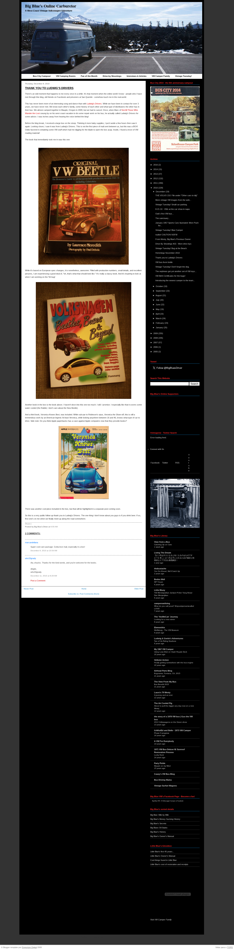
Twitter (165, 463)
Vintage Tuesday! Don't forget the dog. (172, 267)
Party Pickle (159, 763)
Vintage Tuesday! (183, 76)
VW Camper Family (161, 76)
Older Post (138, 589)
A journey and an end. (163, 695)
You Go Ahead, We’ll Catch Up (167, 571)
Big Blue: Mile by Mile (159, 815)
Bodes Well (159, 579)
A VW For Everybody (164, 741)
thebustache (160, 568)
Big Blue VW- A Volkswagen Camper (163, 801)
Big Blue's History (158, 832)
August (159, 295)
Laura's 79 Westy (162, 692)
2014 (155, 169)
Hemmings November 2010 (167, 253)
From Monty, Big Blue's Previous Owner (173, 239)
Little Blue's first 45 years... (162, 851)
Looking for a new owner (164, 619)
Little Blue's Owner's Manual (162, 856)
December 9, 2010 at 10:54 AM (44, 551)
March (159, 318)
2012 (155, 178)
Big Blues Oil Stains (158, 828)
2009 (155, 333)
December (161, 191)
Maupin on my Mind (162, 766)
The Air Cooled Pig (163, 703)
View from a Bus (162, 542)
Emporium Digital (29, 947)
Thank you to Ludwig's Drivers (49, 88)
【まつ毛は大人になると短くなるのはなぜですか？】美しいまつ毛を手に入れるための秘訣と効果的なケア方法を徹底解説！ (174, 557)
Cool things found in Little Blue (163, 860)
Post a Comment (38, 581)
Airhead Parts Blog (163, 671)
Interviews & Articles (136, 76)
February (160, 323)
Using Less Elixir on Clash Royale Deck (170, 652)
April (158, 314)
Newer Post (28, 589)
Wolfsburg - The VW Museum (166, 630)
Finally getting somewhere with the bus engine (173, 663)
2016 (155, 165)
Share (27, 524)
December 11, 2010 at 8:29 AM (44, 576)
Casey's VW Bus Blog (164, 774)
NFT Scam (158, 582)
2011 (155, 183)
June (158, 304)
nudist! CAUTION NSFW (166, 235)
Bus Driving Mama (163, 780)
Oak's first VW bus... (164, 214)
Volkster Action (161, 660)
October (160, 286)
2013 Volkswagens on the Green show (170, 722)
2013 (155, 174)
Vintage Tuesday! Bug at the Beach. (171, 248)
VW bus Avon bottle (164, 262)
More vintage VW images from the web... (173, 200)
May (158, 309)
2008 (155, 338)
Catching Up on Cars (163, 545)
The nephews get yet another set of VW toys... (176, 271)
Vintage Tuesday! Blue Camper (169, 230)
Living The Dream (162, 553)
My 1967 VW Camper (163, 649)
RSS (177, 463)
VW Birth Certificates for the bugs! (170, 276)
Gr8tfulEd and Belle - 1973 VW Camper (172, 730)
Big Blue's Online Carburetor (50, 6)
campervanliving (162, 603)
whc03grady (30, 558)
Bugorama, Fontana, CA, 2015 (167, 673)
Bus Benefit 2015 (161, 684)
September (161, 291)
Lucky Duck (159, 755)
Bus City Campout (42, 76)
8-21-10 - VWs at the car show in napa (172, 209)
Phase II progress (161, 733)
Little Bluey (159, 590)
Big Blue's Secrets (158, 823)
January (160, 327)
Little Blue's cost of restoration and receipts (169, 864)
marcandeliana (31, 542)
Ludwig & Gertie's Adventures (168, 638)
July (158, 300)
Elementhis (159, 627)
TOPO (230, 947)
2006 (155, 347)
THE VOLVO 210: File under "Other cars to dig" (176, 195)
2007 (155, 342)
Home (84, 589)
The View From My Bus (165, 682)
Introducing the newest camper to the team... (175, 280)
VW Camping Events (66, 76)
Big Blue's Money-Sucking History (165, 819)
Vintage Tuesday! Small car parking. (171, 204)
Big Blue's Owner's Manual (162, 836)
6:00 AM (54, 527)
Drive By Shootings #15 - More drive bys (173, 244)
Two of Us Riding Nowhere (165, 641)
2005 (155, 352)
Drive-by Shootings (112, 76)
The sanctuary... (162, 218)
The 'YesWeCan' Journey (166, 617)
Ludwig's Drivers (94, 104)
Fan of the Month (89, 76)
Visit (161, 920)
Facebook (155, 463)
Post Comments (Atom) (89, 594)
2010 (155, 188)
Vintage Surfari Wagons (165, 786)
